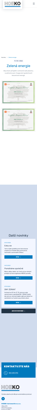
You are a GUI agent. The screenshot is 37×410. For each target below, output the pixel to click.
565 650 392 (13, 373)
